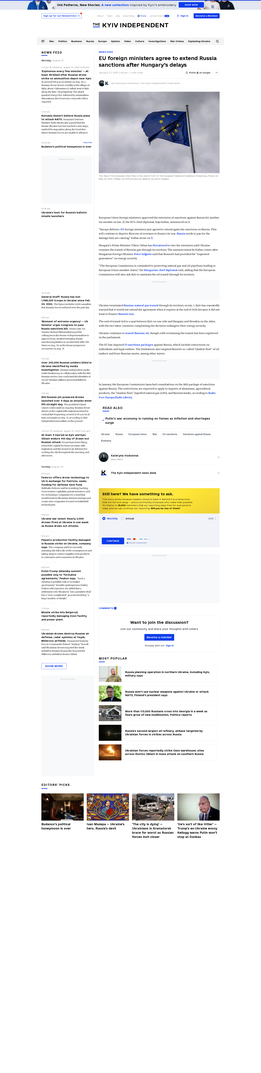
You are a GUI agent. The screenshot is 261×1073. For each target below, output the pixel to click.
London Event (157, 16)
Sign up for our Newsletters (61, 15)
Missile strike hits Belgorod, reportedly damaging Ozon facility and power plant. (64, 616)
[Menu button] (42, 41)
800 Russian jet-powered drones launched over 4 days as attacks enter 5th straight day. (66, 401)
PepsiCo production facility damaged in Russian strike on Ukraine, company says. (66, 543)
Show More (54, 666)
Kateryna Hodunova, (127, 83)
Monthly (112, 518)
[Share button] (217, 73)
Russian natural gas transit (141, 305)
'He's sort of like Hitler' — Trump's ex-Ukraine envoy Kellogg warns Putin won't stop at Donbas (197, 830)
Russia (90, 41)
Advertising (128, 16)
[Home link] (130, 25)
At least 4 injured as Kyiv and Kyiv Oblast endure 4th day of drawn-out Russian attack (65, 439)
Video (127, 41)
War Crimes (177, 41)
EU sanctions (170, 434)
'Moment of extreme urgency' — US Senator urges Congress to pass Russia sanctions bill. (64, 325)
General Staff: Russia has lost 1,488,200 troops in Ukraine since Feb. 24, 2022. (65, 300)
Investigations (157, 41)
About (100, 16)
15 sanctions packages (138, 344)
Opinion (115, 41)
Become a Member (207, 15)
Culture (139, 41)
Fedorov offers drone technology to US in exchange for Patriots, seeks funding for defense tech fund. (65, 481)
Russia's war (126, 313)
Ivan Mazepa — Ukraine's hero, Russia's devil (105, 826)
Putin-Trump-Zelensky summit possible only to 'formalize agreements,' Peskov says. (61, 575)
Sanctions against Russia (197, 434)
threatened (160, 245)
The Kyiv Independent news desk (160, 83)
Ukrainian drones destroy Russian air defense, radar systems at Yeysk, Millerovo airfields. (65, 637)
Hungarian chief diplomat (160, 270)
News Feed (106, 52)
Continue (113, 541)
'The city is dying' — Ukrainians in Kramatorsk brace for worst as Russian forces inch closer (153, 830)
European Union (138, 434)
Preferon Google (200, 72)
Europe (102, 41)
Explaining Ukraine (199, 41)
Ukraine (105, 434)
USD (211, 518)
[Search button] (217, 41)
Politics (62, 41)
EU (122, 229)
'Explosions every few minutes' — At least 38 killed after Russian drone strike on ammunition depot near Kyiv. (66, 75)
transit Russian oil (137, 333)
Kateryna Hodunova (124, 455)
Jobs (118, 16)
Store (143, 16)
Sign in (170, 645)
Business (76, 41)
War (51, 41)
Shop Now (191, 4)
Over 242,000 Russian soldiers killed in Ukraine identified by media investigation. (66, 366)
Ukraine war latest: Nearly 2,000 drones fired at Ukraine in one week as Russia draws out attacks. (65, 522)
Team (110, 16)
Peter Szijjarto (143, 254)
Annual (130, 518)
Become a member (159, 637)
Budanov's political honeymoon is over (66, 146)
